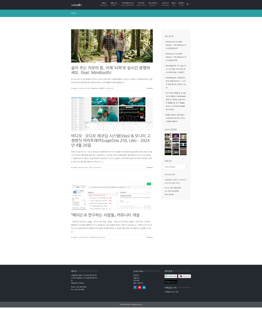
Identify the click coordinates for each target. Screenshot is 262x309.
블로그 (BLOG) (138, 283)
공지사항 (92, 237)
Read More (150, 88)
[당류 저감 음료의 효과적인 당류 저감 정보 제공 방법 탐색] (183, 151)
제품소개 (136, 278)
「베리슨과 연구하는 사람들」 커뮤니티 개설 (105, 215)
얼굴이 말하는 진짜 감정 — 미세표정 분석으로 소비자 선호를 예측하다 (176, 118)
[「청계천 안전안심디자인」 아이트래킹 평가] (175, 144)
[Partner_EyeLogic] (184, 275)
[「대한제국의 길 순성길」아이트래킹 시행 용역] (168, 151)
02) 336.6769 (175, 188)
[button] (187, 4)
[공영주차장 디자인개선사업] (175, 151)
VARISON (127, 304)
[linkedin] (144, 287)
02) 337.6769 (173, 191)
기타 (90, 167)
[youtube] (139, 287)
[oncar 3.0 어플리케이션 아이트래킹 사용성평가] (168, 137)
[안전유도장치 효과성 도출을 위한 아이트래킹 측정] (175, 137)
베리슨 (171, 194)
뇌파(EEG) (101, 88)
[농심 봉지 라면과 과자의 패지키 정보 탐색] (183, 137)
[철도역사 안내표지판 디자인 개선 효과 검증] (168, 144)
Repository (95, 88)
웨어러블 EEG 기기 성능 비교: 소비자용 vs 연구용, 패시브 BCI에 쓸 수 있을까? (176, 69)
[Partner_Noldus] (171, 275)
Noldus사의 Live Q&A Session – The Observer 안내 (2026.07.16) (176, 57)
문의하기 (136, 275)
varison (75, 88)
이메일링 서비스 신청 (171, 292)
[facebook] (135, 287)
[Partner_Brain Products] (171, 281)
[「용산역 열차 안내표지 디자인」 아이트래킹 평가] (183, 144)
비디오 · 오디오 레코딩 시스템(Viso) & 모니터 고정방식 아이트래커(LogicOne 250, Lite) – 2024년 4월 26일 (110, 140)
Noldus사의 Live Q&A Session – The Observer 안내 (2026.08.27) (176, 45)
